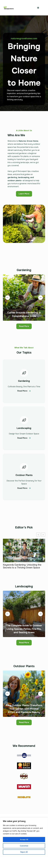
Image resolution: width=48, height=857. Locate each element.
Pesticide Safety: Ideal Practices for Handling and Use (22, 566)
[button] (43, 535)
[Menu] (44, 8)
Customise (24, 846)
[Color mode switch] (38, 8)
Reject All (24, 852)
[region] (24, 837)
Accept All (24, 839)
